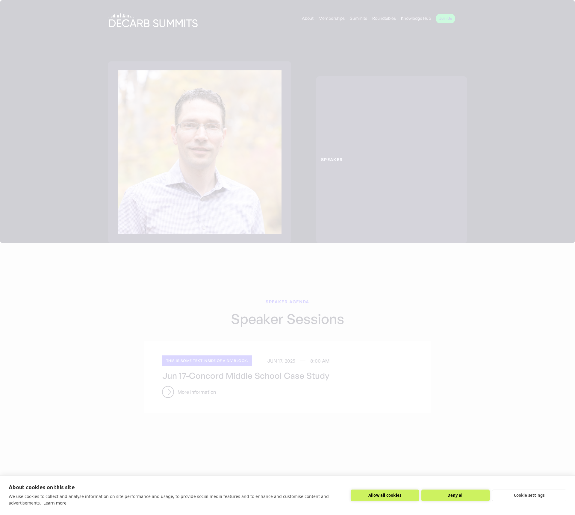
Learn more (54, 503)
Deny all (455, 495)
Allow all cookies (384, 495)
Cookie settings (529, 495)
